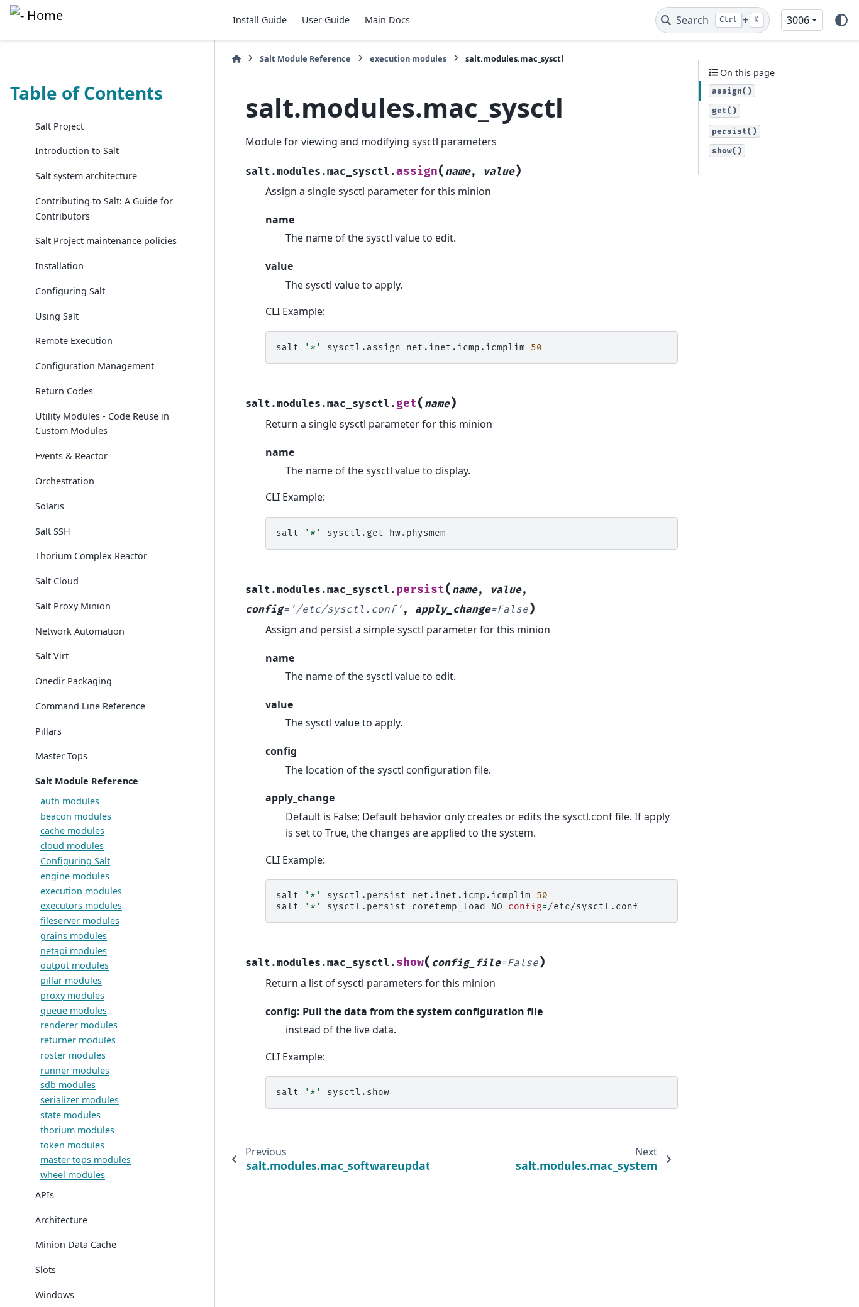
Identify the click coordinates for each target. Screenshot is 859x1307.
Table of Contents (86, 93)
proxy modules (72, 995)
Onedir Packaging (73, 681)
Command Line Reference (90, 706)
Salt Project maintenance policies (106, 241)
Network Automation (80, 631)
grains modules (73, 936)
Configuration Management (94, 366)
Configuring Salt (70, 291)
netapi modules (73, 951)
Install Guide (260, 20)
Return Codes (64, 391)
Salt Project (59, 126)
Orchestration (64, 481)
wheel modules (72, 1175)
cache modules (72, 831)
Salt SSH (52, 531)
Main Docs (387, 20)
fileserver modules (79, 921)
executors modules (81, 906)
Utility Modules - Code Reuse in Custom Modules (102, 423)
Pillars (48, 731)
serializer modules (79, 1100)
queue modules (73, 1010)
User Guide (326, 20)
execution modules (81, 891)
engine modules (74, 876)
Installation (59, 266)
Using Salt (57, 316)
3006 (798, 20)
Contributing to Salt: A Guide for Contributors (104, 208)
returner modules (78, 1041)
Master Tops (61, 756)
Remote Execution (74, 341)
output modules (74, 966)
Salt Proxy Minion (73, 606)
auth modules (69, 801)
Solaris (49, 506)
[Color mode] (841, 20)
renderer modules (79, 1026)
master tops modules (85, 1160)
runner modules (74, 1070)
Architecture (61, 1220)
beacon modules (75, 816)
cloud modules (72, 846)
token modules (72, 1145)
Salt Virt (52, 656)
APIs (44, 1195)
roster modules (73, 1055)
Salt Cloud (57, 581)
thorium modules (77, 1130)
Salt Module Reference (86, 781)
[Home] (236, 58)
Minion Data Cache (75, 1245)
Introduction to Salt (77, 151)
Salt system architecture (86, 176)
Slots (45, 1270)
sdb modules (68, 1085)
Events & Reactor (71, 456)
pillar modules (71, 981)
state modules (70, 1115)
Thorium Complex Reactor (91, 556)
